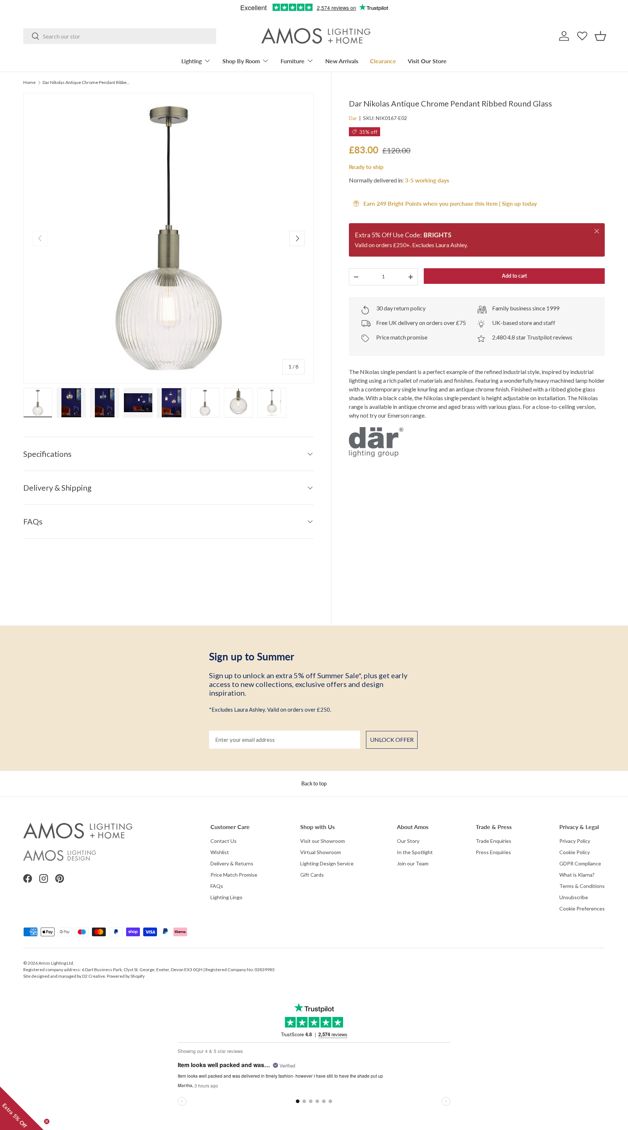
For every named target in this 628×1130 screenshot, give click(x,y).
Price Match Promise (233, 875)
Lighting (191, 60)
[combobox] (119, 36)
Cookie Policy (574, 852)
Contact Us (223, 841)
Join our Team (412, 863)
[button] (600, 36)
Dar (353, 118)
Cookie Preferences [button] (582, 908)
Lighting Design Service (327, 863)
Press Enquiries (493, 852)
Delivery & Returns (231, 863)
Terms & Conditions (582, 886)
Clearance (383, 60)
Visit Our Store (427, 60)
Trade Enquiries (493, 841)
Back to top (314, 783)
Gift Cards (312, 875)
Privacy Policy (574, 841)
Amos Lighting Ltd (56, 963)
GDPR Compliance (580, 863)
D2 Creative (93, 976)
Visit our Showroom (322, 841)
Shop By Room (241, 60)
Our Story (408, 841)
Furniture (293, 60)
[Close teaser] (46, 1121)
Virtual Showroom (320, 852)
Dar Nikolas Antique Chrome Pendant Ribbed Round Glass (86, 82)
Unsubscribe (573, 897)
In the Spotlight (415, 852)
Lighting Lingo (226, 897)
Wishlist (219, 852)
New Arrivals (341, 60)
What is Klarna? (577, 875)
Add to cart (514, 276)
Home (29, 82)
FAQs (216, 886)
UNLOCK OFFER (392, 739)
